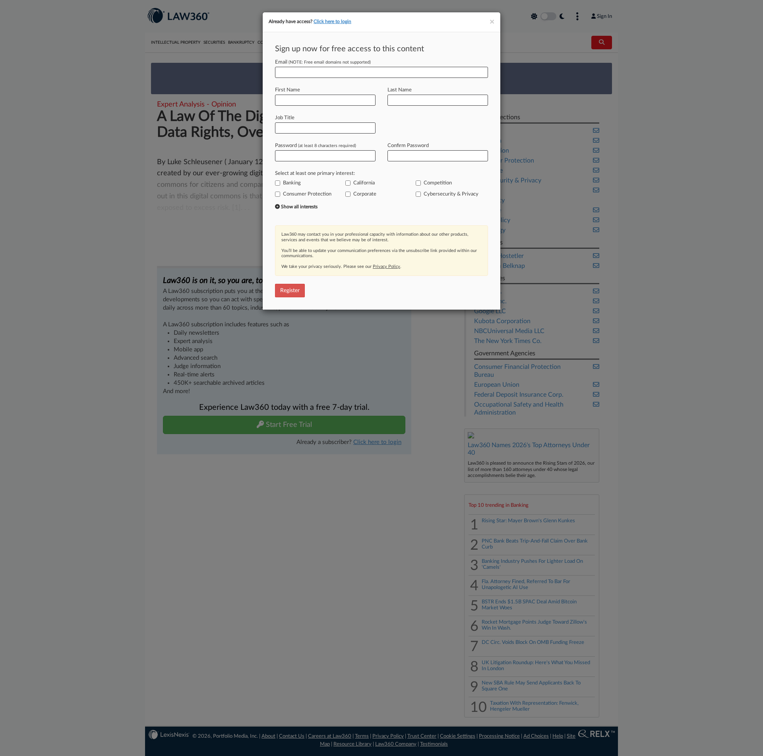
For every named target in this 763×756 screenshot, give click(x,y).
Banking (292, 183)
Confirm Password (408, 145)
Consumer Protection (307, 194)
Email (323, 62)
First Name (287, 90)
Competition (438, 183)
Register (290, 290)
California (364, 183)
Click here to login (332, 21)
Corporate (364, 194)
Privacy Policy (386, 266)
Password (315, 145)
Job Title (284, 117)
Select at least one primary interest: (315, 173)
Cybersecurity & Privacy (451, 194)
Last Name (399, 90)
